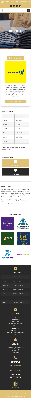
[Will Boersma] (11, 366)
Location (15, 344)
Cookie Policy (7, 393)
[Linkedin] (20, 6)
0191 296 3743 (17, 370)
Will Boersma (17, 365)
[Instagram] (17, 6)
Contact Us (15, 362)
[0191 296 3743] (11, 371)
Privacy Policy (16, 393)
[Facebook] (11, 6)
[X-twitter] (14, 6)
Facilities (15, 314)
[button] (28, 10)
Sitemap (24, 393)
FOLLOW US (15, 374)
